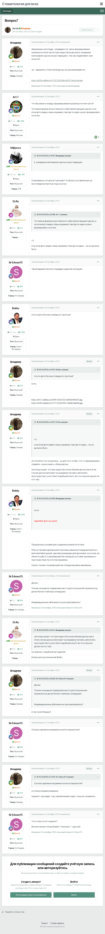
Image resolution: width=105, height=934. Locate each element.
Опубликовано (45, 42)
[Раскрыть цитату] (35, 156)
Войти (74, 895)
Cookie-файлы (57, 923)
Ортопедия (36, 31)
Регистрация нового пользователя (31, 895)
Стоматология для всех (20, 4)
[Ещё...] (98, 42)
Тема (44, 923)
